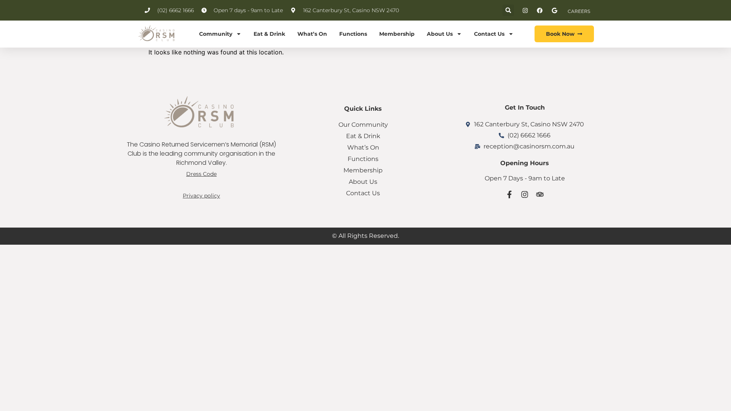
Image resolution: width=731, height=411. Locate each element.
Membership (397, 33)
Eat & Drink (269, 33)
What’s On (312, 33)
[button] (508, 10)
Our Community (363, 124)
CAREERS (579, 11)
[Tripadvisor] (540, 194)
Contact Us (489, 33)
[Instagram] (524, 194)
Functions (353, 33)
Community (215, 33)
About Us (440, 33)
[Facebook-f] (509, 194)
